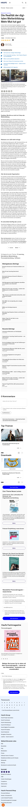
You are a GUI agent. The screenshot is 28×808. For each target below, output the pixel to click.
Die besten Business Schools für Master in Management (12, 277)
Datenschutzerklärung (7, 681)
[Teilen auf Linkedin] (11, 91)
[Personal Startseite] (4, 2)
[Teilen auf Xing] (9, 91)
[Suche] (22, 2)
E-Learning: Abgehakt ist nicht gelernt (11, 354)
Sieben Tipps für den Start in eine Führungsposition (10, 319)
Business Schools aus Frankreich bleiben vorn (13, 266)
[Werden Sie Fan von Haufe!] (9, 772)
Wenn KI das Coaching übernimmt (10, 271)
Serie (2, 38)
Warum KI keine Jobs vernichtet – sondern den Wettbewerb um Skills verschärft (13, 289)
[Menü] (10, 2)
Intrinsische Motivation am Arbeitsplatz (11, 331)
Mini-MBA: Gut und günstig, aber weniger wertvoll (12, 301)
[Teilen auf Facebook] (7, 91)
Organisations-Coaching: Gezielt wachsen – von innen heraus (13, 337)
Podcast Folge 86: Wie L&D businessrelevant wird (13, 384)
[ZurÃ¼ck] (19, 453)
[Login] (25, 2)
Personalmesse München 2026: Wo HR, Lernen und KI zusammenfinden (13, 349)
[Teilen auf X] (4, 91)
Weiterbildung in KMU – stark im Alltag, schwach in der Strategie (14, 372)
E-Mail (2, 673)
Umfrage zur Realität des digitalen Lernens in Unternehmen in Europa (13, 95)
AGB (20, 679)
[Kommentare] (13, 40)
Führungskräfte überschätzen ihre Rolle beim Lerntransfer (13, 360)
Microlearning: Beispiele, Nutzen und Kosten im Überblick (13, 312)
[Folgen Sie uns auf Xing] (4, 772)
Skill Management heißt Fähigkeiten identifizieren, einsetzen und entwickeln (13, 283)
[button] (6, 412)
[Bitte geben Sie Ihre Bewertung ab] (9, 40)
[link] (3, 7)
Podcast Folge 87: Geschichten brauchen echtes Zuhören (14, 366)
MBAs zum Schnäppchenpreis (9, 307)
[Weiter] (22, 453)
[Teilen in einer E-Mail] (2, 91)
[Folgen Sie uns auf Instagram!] (6, 772)
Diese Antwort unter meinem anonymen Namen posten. (14, 409)
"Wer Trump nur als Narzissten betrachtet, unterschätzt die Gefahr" (14, 295)
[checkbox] (2, 408)
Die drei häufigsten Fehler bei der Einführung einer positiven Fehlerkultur (13, 343)
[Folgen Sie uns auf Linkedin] (2, 772)
